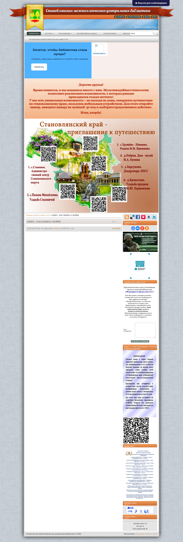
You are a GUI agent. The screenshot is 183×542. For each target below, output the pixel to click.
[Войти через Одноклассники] (147, 228)
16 (49, 215)
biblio (57, 229)
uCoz (155, 534)
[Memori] (143, 217)
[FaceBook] (138, 217)
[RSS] (127, 217)
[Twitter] (154, 217)
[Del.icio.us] (132, 217)
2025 (36, 215)
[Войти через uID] (133, 228)
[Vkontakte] (149, 217)
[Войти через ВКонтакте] (138, 228)
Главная (29, 215)
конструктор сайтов (142, 534)
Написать (39, 67)
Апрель (43, 215)
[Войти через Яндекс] (142, 228)
